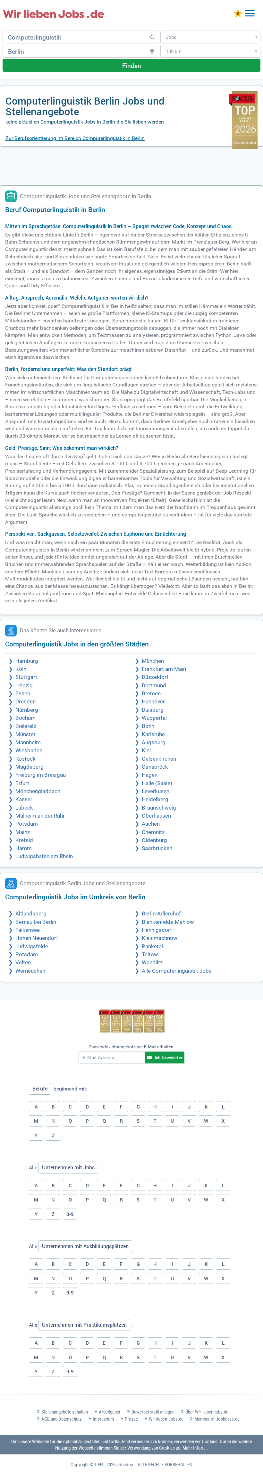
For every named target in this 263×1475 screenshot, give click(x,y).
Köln (20, 669)
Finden (131, 65)
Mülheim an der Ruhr (40, 816)
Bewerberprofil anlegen (153, 1412)
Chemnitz (153, 832)
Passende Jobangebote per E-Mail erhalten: (131, 1046)
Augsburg (153, 742)
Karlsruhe (153, 734)
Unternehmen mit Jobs (68, 1167)
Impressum (103, 1419)
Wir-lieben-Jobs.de (166, 1419)
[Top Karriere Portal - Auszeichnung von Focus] (131, 1021)
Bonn (148, 726)
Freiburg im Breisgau (40, 775)
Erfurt (22, 783)
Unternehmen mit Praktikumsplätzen (84, 1324)
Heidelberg (155, 799)
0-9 (70, 1214)
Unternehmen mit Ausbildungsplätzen (85, 1246)
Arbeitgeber (110, 1412)
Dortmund (154, 685)
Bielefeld (26, 726)
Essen (22, 694)
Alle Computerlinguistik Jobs (177, 971)
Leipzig (24, 685)
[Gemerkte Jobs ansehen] (237, 14)
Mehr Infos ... (195, 1448)
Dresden (25, 702)
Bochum (25, 718)
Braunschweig (159, 808)
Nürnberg (26, 710)
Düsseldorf (155, 677)
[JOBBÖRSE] (53, 13)
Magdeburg (29, 767)
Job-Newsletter (168, 1058)
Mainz (22, 832)
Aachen (151, 824)
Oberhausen (156, 816)
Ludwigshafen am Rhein (44, 856)
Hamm (23, 848)
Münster (25, 734)
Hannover (153, 702)
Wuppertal (154, 718)
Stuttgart (26, 677)
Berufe (39, 1088)
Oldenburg (154, 840)
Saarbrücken (157, 848)
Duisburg (153, 710)
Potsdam (26, 824)
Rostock (25, 759)
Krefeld (24, 840)
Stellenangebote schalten (64, 1412)
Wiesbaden (28, 750)
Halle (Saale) (157, 783)
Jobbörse (125, 1465)
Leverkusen (155, 791)
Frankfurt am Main (164, 669)
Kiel (146, 750)
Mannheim (28, 742)
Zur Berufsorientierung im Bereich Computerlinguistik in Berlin (75, 138)
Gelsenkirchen (159, 759)
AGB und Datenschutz (61, 1419)
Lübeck (24, 808)
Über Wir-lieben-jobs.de (206, 1412)
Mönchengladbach (37, 791)
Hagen (149, 775)
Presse (131, 1419)
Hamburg (26, 661)
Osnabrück (155, 767)
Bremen (151, 694)
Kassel (23, 799)
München (153, 661)
